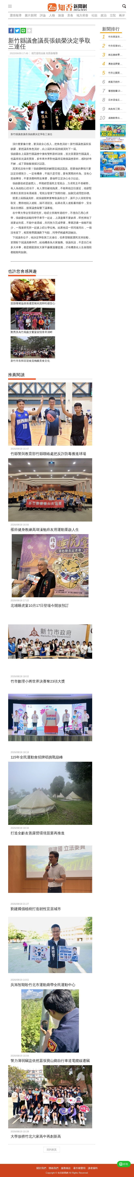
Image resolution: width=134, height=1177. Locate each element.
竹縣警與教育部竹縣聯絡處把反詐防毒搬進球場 (48, 454)
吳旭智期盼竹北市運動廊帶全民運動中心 (43, 985)
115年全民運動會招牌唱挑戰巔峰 (37, 757)
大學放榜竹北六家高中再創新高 (36, 1136)
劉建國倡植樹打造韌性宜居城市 (36, 909)
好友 (125, 1164)
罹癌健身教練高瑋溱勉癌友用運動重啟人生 (45, 530)
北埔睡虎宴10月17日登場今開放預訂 (40, 606)
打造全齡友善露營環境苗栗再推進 (38, 833)
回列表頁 (52, 1149)
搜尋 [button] (125, 6)
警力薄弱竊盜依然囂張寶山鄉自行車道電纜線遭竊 (50, 1061)
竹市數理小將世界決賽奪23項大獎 (38, 681)
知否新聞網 (67, 7)
